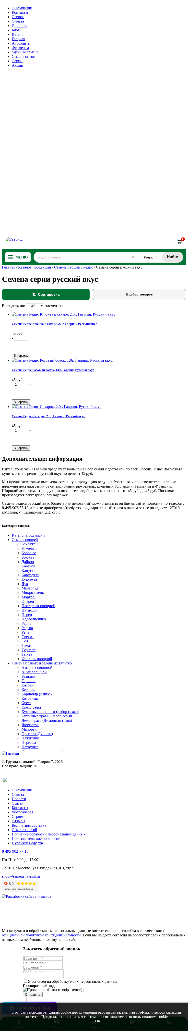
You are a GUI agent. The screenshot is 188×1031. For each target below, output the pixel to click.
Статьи (18, 803)
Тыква (27, 654)
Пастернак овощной (38, 606)
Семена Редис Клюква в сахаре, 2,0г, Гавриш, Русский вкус (54, 324)
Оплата (18, 21)
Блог (16, 30)
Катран (28, 685)
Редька (27, 628)
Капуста (28, 570)
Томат (27, 645)
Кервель (28, 689)
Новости (19, 799)
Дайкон (28, 562)
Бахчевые (29, 548)
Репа (25, 632)
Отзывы (18, 821)
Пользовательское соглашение (37, 838)
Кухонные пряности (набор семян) (50, 712)
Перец (27, 615)
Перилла (29, 742)
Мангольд (30, 588)
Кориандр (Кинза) (37, 694)
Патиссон (30, 610)
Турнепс (28, 650)
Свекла (28, 637)
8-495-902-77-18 (15, 851)
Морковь (29, 597)
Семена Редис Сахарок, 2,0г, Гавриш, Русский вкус (48, 416)
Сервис (18, 17)
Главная (8, 267)
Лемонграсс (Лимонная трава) (47, 720)
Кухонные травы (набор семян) (47, 716)
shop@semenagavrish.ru (21, 876)
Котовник (30, 698)
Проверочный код (39, 986)
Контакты (20, 12)
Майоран (29, 729)
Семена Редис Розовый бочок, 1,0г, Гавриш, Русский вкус (53, 370)
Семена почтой (24, 830)
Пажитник (30, 738)
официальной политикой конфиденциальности (41, 935)
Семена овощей (67, 267)
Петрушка (30, 747)
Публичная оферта (27, 843)
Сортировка (45, 294)
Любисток (30, 725)
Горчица (28, 681)
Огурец (28, 601)
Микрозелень (33, 592)
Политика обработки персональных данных (48, 834)
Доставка (19, 26)
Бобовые (29, 553)
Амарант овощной (37, 667)
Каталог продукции (34, 267)
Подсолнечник (34, 619)
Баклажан (30, 544)
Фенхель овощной (37, 659)
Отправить (33, 994)
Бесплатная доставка (29, 825)
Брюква (28, 557)
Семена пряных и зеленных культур (42, 663)
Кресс (26, 703)
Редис (88, 267)
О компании (22, 8)
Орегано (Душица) (37, 734)
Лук (25, 584)
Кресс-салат (31, 707)
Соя (25, 641)
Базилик (28, 676)
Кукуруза (29, 579)
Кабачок (28, 566)
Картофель (30, 575)
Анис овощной (34, 672)
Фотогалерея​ (22, 812)
